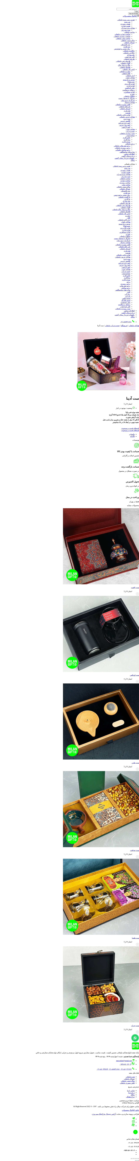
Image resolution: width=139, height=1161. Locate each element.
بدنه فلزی (126, 47)
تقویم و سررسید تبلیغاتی (126, 20)
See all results (133, 13)
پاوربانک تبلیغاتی (124, 107)
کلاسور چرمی (125, 121)
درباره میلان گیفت (128, 156)
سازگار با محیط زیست (126, 98)
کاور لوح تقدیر (130, 57)
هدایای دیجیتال (129, 102)
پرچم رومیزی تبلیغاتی (122, 148)
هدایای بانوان (130, 78)
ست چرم (127, 119)
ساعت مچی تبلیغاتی (123, 38)
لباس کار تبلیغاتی (128, 69)
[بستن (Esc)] (131, 1158)
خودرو (132, 94)
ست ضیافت (134, 850)
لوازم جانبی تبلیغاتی (123, 115)
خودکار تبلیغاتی (129, 42)
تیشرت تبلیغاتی (124, 71)
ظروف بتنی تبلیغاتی (123, 61)
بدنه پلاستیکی (125, 45)
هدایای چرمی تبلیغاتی (127, 117)
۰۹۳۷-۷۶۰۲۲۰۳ (125, 1064)
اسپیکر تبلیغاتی (125, 109)
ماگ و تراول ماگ (124, 65)
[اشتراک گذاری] (134, 1158)
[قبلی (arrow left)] (138, 1160)
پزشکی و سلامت (128, 90)
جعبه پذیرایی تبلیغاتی (112, 326)
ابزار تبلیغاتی (130, 76)
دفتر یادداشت (130, 88)
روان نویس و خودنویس (122, 49)
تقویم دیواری (125, 26)
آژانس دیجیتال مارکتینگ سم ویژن (104, 1114)
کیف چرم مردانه (124, 123)
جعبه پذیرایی (130, 131)
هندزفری (127, 111)
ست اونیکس (134, 675)
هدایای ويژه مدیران (128, 28)
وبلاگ (133, 160)
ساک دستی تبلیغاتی (128, 40)
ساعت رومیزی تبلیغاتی (122, 36)
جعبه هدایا (131, 82)
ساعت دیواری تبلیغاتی (122, 34)
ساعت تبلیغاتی (129, 32)
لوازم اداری (131, 86)
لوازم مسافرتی (129, 92)
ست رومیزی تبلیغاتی (127, 133)
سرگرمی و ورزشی (128, 100)
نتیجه (136, 11)
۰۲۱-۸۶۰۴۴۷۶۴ (102, 1069)
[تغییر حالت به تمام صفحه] (136, 1158)
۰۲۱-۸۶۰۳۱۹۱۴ (126, 1069)
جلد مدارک (131, 55)
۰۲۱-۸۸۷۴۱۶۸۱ (126, 322)
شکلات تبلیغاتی (129, 96)
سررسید (127, 22)
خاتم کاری (126, 137)
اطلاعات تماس (129, 154)
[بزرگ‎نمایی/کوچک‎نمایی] (138, 1158)
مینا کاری (127, 140)
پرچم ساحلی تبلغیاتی (122, 150)
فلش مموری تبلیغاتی (122, 104)
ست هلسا (135, 938)
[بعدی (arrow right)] (136, 1160)
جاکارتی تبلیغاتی (129, 53)
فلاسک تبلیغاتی (125, 67)
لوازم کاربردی (130, 84)
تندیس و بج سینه (129, 80)
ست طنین (135, 763)
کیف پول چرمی (124, 125)
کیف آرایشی (126, 127)
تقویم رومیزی (125, 24)
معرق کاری (126, 142)
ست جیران (135, 1026)
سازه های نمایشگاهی (127, 152)
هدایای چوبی (130, 129)
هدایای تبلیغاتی (134, 326)
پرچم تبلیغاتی (130, 144)
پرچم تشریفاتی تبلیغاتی (122, 146)
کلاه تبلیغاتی (126, 73)
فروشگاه (124, 326)
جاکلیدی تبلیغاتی (129, 51)
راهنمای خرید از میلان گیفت (125, 158)
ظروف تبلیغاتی (129, 59)
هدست (127, 113)
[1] (106, 393)
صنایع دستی (130, 135)
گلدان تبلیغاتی (125, 63)
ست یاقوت (135, 587)
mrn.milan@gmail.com (124, 1061)
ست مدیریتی (125, 30)
